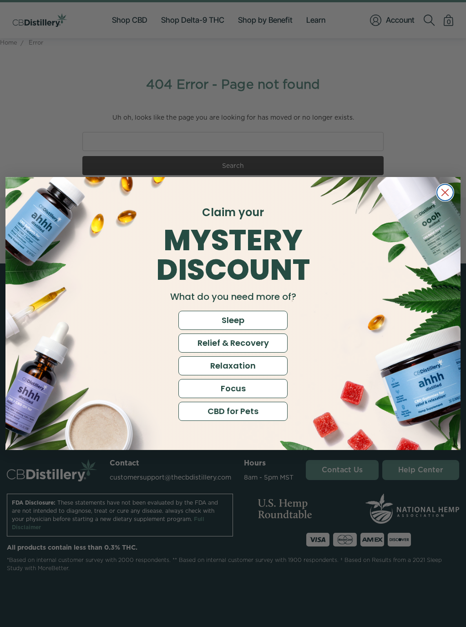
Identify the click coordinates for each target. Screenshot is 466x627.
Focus (233, 388)
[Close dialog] (445, 192)
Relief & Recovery (233, 343)
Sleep (233, 320)
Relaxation (233, 365)
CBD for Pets (233, 411)
